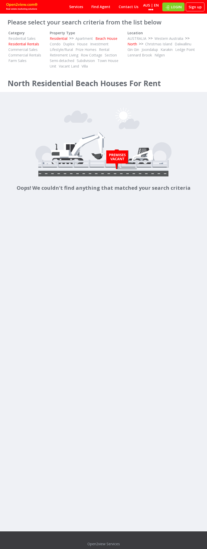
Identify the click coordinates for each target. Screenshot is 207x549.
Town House (107, 60)
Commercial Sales (23, 49)
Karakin (167, 49)
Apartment (84, 38)
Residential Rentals (23, 44)
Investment (99, 44)
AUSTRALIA (136, 38)
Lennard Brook (139, 55)
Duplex (68, 44)
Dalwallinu (183, 44)
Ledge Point (185, 49)
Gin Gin (133, 49)
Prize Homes (85, 49)
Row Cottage (91, 55)
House (82, 44)
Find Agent (100, 6)
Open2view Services (103, 543)
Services (76, 6)
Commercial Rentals (24, 55)
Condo (55, 44)
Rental (104, 49)
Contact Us (128, 6)
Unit (53, 66)
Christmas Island (158, 44)
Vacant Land (69, 66)
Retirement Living (64, 55)
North (132, 44)
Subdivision (86, 60)
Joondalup (150, 49)
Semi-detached (62, 60)
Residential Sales (22, 38)
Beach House (106, 38)
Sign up (195, 7)
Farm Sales (17, 60)
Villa (85, 66)
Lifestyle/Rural (61, 49)
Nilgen (159, 55)
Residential (58, 38)
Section (111, 55)
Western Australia (168, 38)
